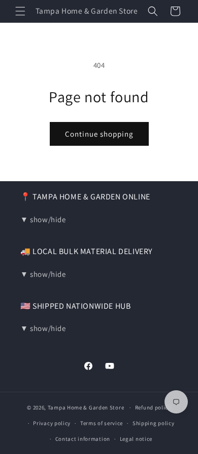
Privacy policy (52, 423)
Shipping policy (154, 423)
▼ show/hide (43, 219)
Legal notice (136, 438)
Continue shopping (99, 134)
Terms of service (101, 423)
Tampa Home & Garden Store (86, 407)
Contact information (82, 438)
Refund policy (153, 407)
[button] (20, 11)
